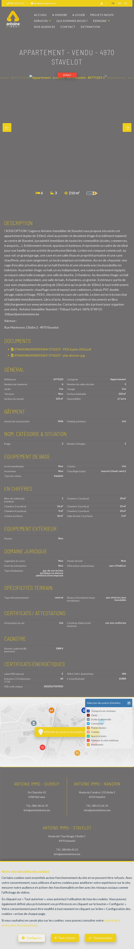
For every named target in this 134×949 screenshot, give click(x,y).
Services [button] (41, 20)
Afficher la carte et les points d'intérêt (69, 732)
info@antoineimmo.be (37, 810)
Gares (94, 715)
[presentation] (7, 127)
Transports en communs (103, 711)
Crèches (95, 732)
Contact (68, 26)
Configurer (34, 938)
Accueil (40, 14)
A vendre (59, 14)
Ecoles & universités (101, 719)
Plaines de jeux (98, 727)
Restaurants (97, 744)
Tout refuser (66, 938)
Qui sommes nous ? (72, 20)
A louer (78, 14)
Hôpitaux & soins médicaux (105, 740)
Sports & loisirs (98, 736)
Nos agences (44, 26)
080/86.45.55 (70, 849)
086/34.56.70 (40, 805)
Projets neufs (102, 14)
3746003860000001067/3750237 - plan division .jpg (49, 355)
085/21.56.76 (100, 805)
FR (113, 3)
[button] (108, 703)
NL (126, 3)
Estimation (90, 26)
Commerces (97, 723)
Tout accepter (103, 938)
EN (119, 3)
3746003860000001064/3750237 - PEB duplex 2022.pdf (52, 349)
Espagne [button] (100, 20)
